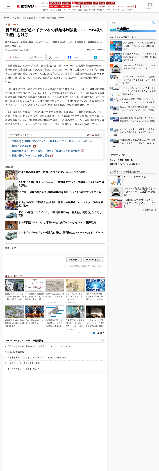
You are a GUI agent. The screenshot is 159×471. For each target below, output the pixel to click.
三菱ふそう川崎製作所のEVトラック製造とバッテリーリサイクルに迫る (40, 346)
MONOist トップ (93, 259)
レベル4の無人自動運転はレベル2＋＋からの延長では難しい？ (139, 191)
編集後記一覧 (150, 210)
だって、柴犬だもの (135, 177)
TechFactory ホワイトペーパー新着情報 (24, 340)
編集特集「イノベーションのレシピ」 (125, 164)
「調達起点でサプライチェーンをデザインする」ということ (140, 203)
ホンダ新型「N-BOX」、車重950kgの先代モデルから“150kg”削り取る (57, 222)
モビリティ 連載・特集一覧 (121, 160)
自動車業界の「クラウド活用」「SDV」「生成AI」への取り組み (36, 357)
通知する (38, 57)
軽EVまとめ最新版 (15, 352)
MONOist (7, 18)
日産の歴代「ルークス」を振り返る (23, 363)
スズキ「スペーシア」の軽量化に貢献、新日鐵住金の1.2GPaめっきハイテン (60, 232)
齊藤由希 (91, 49)
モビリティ (17, 18)
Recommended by (86, 333)
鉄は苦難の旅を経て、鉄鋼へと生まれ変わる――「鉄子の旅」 (53, 172)
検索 (153, 23)
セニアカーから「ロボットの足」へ (23, 369)
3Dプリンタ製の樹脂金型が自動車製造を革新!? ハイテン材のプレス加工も (59, 192)
